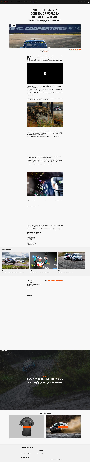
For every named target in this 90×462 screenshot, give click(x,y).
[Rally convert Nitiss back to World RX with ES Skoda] (43, 260)
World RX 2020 (32, 285)
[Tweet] (73, 49)
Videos (24, 1)
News (3, 270)
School (82, 1)
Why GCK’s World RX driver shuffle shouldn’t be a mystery (13, 272)
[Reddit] (79, 49)
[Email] (62, 280)
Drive (51, 450)
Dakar (14, 1)
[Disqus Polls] (45, 308)
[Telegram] (77, 49)
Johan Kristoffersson (32, 284)
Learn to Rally (29, 1)
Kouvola (36, 284)
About (85, 1)
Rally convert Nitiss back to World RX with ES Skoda (40, 272)
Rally (11, 1)
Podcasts (20, 1)
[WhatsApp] (75, 49)
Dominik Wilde (46, 51)
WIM (16, 1)
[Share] (71, 49)
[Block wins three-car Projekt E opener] (71, 260)
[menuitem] (10, 2)
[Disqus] (45, 332)
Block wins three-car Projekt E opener (65, 272)
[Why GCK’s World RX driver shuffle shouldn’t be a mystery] (15, 260)
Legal (50, 456)
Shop (79, 1)
